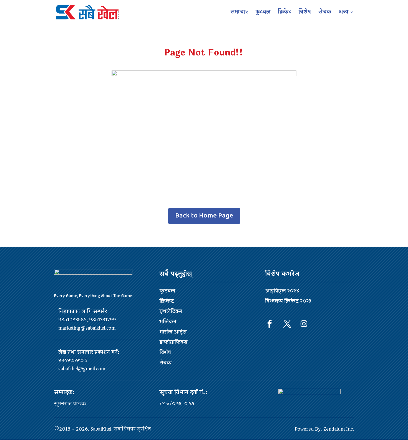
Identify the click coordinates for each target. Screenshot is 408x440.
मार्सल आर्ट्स (173, 331)
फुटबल (263, 13)
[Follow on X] (287, 324)
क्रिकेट (284, 13)
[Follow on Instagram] (304, 323)
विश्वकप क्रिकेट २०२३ (288, 301)
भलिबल (168, 321)
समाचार (239, 13)
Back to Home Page (204, 215)
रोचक (324, 13)
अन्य (343, 13)
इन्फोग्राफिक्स (173, 342)
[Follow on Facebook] (269, 324)
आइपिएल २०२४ (282, 290)
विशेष (305, 13)
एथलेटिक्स (171, 311)
